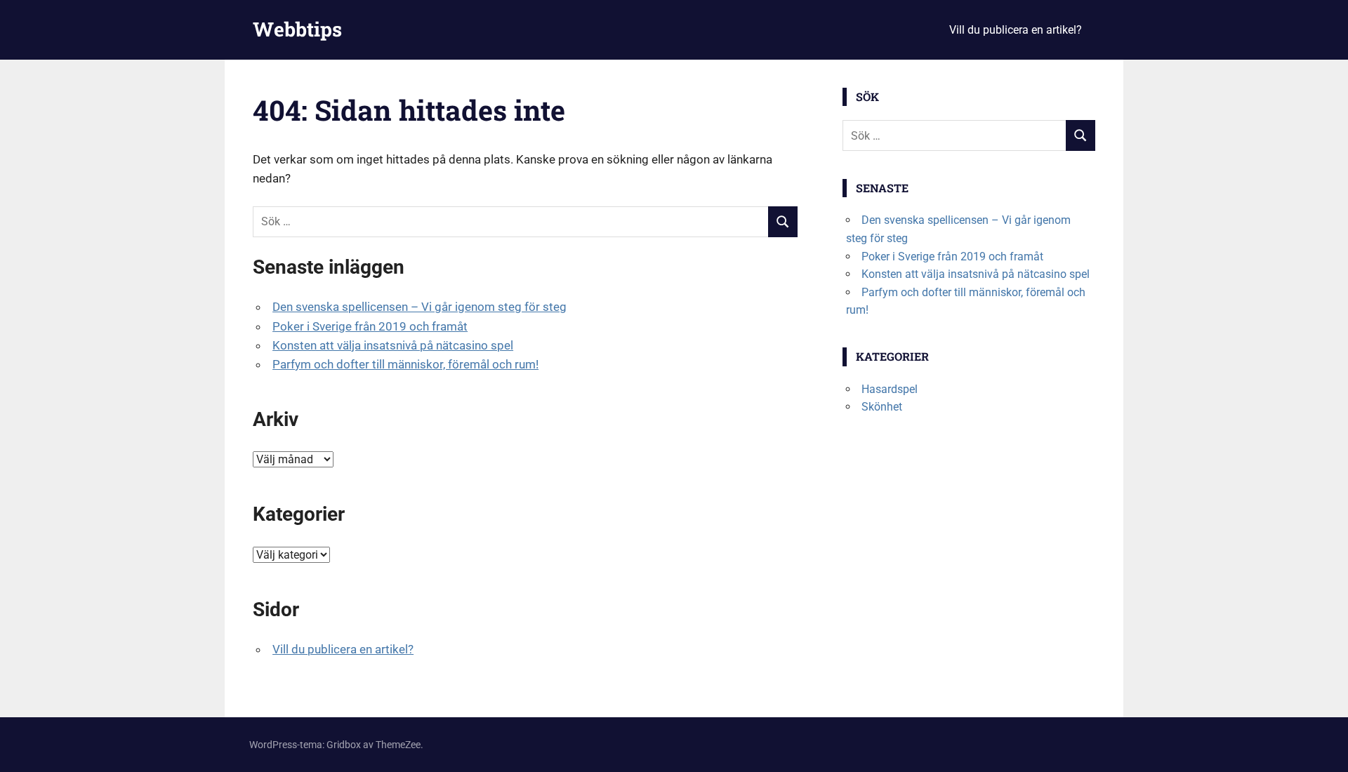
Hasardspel (889, 389)
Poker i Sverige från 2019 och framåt (370, 326)
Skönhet (881, 406)
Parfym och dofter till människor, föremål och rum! (405, 364)
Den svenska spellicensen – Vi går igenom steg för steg (419, 307)
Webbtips (297, 29)
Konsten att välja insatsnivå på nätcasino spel (392, 345)
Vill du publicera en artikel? (1015, 29)
